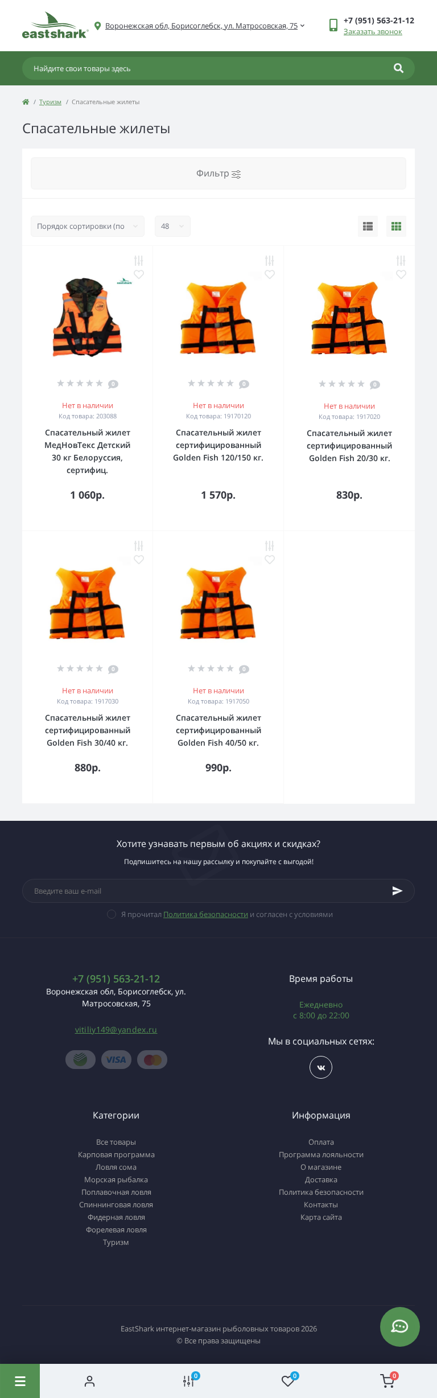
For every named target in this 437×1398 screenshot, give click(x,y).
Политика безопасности (205, 914)
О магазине (320, 1167)
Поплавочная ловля (116, 1192)
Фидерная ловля (116, 1217)
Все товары (116, 1142)
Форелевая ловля (116, 1229)
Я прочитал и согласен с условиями (227, 914)
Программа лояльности (321, 1154)
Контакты (321, 1204)
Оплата (321, 1142)
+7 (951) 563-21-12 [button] (116, 978)
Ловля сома (116, 1167)
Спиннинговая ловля (116, 1204)
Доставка (321, 1179)
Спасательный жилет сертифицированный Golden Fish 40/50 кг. (218, 730)
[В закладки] (139, 274)
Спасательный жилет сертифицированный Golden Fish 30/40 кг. (87, 730)
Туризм (50, 101)
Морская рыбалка (116, 1179)
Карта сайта (321, 1217)
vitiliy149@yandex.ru (116, 1029)
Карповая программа (116, 1154)
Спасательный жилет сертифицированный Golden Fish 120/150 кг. (218, 445)
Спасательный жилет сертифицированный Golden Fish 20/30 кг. (349, 445)
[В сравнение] (139, 260)
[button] (201, 26)
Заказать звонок (373, 31)
